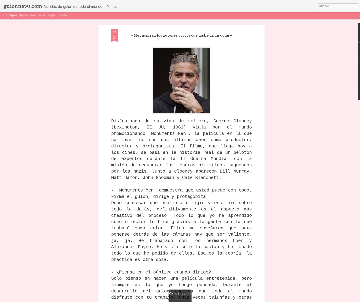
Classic (5, 15)
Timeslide (62, 15)
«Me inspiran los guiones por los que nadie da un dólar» (181, 35)
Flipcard (13, 15)
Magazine (24, 15)
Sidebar (42, 15)
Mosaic (33, 15)
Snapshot (52, 15)
